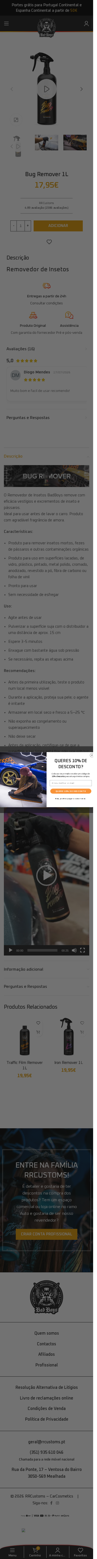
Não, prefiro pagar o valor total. (70, 798)
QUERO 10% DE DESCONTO (71, 791)
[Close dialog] (92, 755)
